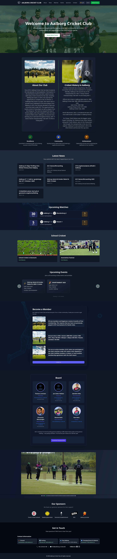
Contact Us (58, 362)
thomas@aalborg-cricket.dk (40, 397)
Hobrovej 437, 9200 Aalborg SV (46, 542)
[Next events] (98, 286)
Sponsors (68, 2)
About (45, 2)
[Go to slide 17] (63, 495)
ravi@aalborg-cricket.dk (76, 421)
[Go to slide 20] (67, 495)
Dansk (88, 2)
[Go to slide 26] (75, 495)
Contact (75, 2)
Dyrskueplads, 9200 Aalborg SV (25, 542)
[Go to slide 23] (71, 495)
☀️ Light (82, 2)
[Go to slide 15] (60, 495)
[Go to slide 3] (44, 495)
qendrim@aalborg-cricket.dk (76, 398)
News (50, 2)
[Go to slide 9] (52, 495)
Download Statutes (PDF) (58, 440)
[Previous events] (19, 286)
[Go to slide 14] (59, 495)
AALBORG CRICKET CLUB (31, 3)
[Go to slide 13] (57, 495)
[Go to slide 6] (48, 495)
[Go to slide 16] (61, 495)
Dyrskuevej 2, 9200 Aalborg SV (88, 542)
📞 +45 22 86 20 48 (41, 546)
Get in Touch (66, 35)
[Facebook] (77, 546)
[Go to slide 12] (56, 495)
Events (62, 2)
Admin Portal (95, 2)
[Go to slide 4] (45, 495)
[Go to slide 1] (41, 495)
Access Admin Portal (52, 35)
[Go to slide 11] (55, 495)
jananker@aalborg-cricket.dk (58, 398)
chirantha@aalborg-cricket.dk (40, 424)
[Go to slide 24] (72, 495)
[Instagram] (79, 546)
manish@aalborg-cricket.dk (58, 421)
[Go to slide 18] (64, 495)
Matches (56, 2)
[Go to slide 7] (49, 495)
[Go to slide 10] (53, 495)
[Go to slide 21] (68, 495)
